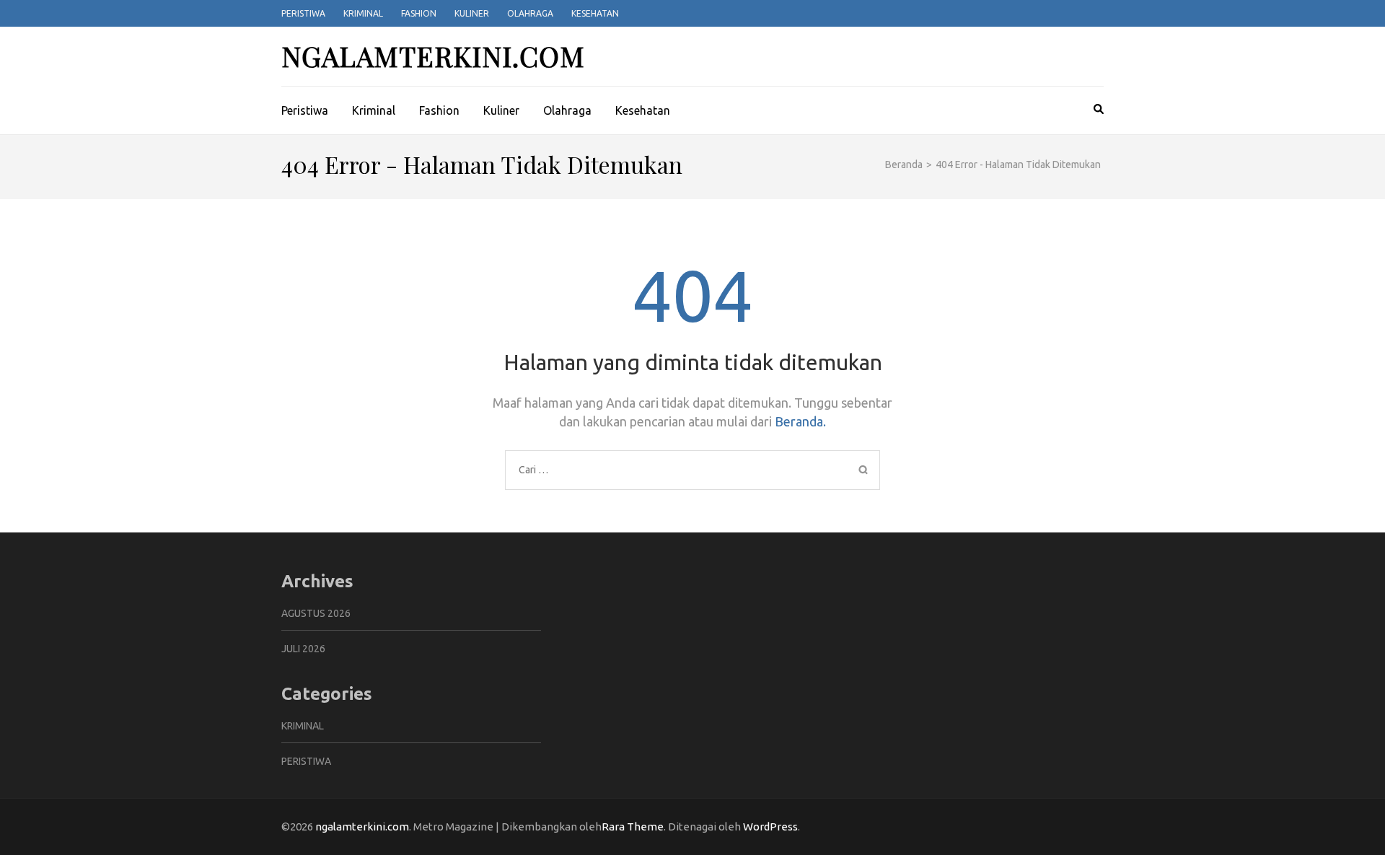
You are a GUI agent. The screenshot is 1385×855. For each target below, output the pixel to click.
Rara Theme (633, 826)
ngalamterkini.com (433, 56)
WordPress (770, 826)
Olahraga (530, 13)
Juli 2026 (303, 648)
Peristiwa (303, 13)
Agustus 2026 (316, 613)
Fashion (418, 13)
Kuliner (471, 13)
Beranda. (800, 421)
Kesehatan (595, 13)
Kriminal (363, 13)
